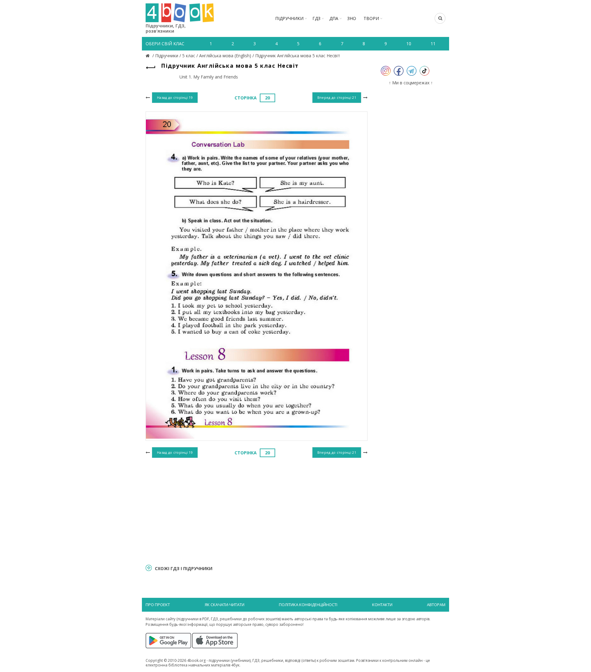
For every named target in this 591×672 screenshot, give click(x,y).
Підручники (289, 18)
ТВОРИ (371, 18)
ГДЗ (316, 18)
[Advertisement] (257, 510)
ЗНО (351, 18)
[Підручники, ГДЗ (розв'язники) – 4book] (148, 55)
